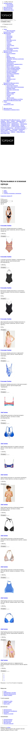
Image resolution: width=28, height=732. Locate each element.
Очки (8, 91)
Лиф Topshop (4, 412)
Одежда (9, 103)
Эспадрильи (10, 49)
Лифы (5, 190)
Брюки (8, 56)
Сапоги (8, 42)
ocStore (8, 727)
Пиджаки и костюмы (12, 71)
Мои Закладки (7, 722)
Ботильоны (9, 37)
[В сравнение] (8, 236)
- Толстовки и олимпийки (18, 129)
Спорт (5, 101)
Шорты (8, 80)
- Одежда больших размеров (17, 126)
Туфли (8, 46)
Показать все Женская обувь (11, 50)
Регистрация (10, 4)
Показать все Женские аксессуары (12, 100)
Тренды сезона (10, 45)
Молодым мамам (11, 30)
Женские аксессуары (9, 84)
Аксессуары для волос (12, 85)
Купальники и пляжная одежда (14, 64)
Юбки (8, 81)
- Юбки (17, 132)
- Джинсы (21, 122)
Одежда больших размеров (13, 68)
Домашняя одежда (11, 61)
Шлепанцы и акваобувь (13, 48)
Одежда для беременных (13, 69)
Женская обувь (7, 33)
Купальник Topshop (6, 225)
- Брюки (12, 121)
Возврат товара (7, 702)
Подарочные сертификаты (10, 711)
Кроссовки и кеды (11, 40)
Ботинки (9, 38)
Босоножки (9, 36)
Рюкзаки (9, 95)
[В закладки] (7, 236)
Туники (8, 77)
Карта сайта (7, 703)
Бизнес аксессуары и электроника (15, 87)
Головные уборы (11, 88)
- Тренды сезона (12, 130)
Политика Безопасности (10, 694)
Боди (8, 54)
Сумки (8, 96)
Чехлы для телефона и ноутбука (15, 99)
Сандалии (9, 41)
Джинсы (9, 60)
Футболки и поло (11, 79)
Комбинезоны (10, 62)
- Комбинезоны (14, 123)
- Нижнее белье (14, 125)
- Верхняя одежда (20, 121)
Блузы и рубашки (11, 53)
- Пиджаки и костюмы (19, 128)
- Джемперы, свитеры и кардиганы (13, 122)
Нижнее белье (10, 65)
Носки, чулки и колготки (13, 67)
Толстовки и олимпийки (13, 73)
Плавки (5, 192)
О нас (5, 691)
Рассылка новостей (8, 723)
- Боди (7, 121)
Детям (5, 29)
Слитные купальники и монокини (12, 193)
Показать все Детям (9, 32)
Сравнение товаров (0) (6, 196)
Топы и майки (10, 75)
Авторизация (10, 5)
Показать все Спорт (9, 104)
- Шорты (12, 132)
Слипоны (9, 44)
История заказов (8, 720)
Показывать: (4, 202)
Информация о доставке (10, 692)
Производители (8, 709)
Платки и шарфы (11, 92)
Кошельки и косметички (13, 89)
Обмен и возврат (8, 695)
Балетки (9, 34)
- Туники (20, 130)
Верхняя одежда (11, 57)
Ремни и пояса (10, 93)
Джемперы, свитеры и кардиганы (15, 58)
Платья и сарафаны (11, 72)
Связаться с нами (8, 701)
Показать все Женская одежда (11, 83)
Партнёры (6, 712)
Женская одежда (8, 52)
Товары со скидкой (8, 713)
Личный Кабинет (8, 719)
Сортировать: (4, 199)
